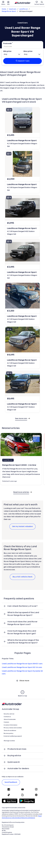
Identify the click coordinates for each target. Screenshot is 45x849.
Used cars (12, 9)
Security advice (9, 714)
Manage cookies (9, 740)
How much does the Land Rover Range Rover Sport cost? (22, 623)
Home (4, 9)
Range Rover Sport (9, 11)
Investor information (10, 725)
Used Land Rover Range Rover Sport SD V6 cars (22, 667)
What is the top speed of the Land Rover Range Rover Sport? (23, 613)
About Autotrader (10, 719)
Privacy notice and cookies (13, 728)
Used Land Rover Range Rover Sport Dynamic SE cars (22, 672)
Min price (7, 51)
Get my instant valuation (22, 526)
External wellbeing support (13, 736)
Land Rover (23, 9)
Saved (36, 4)
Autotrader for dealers (18, 768)
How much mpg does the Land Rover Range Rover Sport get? (21, 632)
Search (41, 4)
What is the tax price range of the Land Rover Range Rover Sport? (23, 641)
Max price (27, 51)
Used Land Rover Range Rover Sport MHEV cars (22, 664)
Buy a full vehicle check (22, 577)
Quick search (13, 762)
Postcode (7, 43)
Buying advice (14, 756)
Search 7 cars (23, 61)
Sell (8, 4)
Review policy (8, 733)
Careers (6, 722)
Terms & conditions (10, 730)
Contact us (7, 716)
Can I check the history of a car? (22, 606)
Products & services (16, 749)
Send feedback (11, 782)
